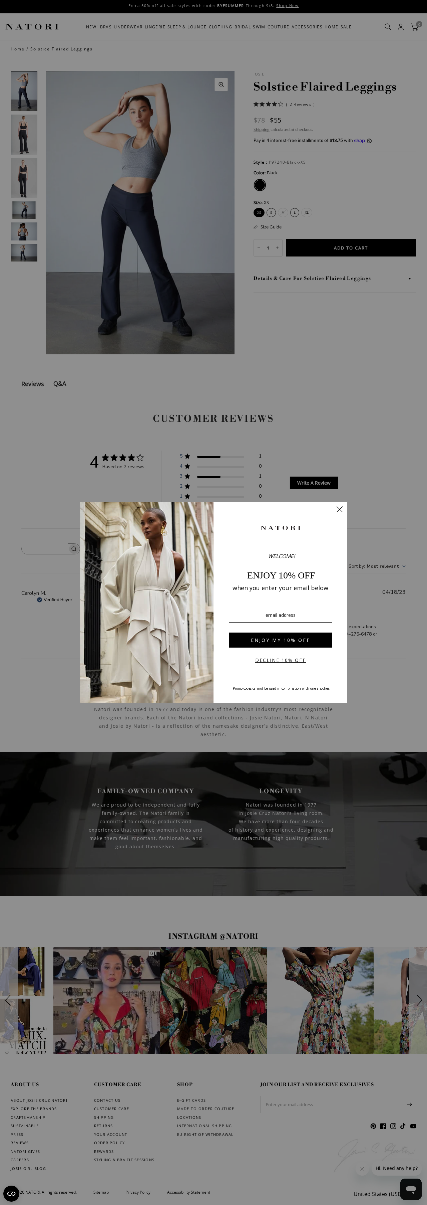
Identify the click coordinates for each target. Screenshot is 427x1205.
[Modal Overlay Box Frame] (213, 602)
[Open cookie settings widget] (11, 1194)
